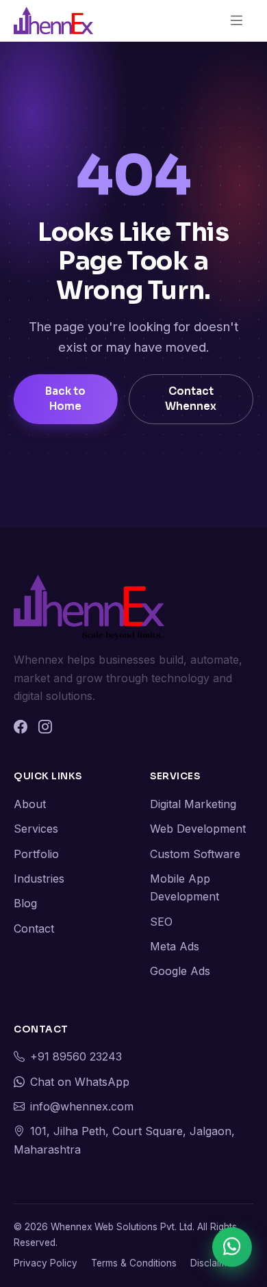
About (30, 804)
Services (36, 828)
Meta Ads (174, 946)
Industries (39, 878)
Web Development (198, 828)
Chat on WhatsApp (79, 1082)
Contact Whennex (190, 399)
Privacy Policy (45, 1263)
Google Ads (180, 971)
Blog (25, 903)
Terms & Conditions (134, 1263)
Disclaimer (213, 1263)
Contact (34, 928)
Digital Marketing (193, 804)
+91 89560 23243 (76, 1056)
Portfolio (36, 854)
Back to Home (65, 399)
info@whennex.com (82, 1106)
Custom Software (195, 854)
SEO (161, 921)
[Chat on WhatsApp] (232, 1250)
